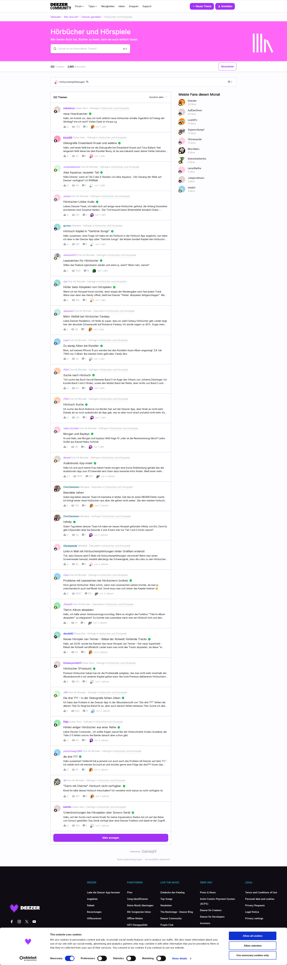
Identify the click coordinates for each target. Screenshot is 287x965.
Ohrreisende (70, 545)
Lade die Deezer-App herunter (103, 892)
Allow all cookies (252, 935)
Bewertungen (94, 911)
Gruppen (134, 6)
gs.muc (67, 225)
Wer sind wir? (71, 16)
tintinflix (67, 807)
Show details (179, 958)
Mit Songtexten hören (139, 911)
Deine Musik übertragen (140, 905)
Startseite (55, 16)
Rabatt (90, 905)
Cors (65, 575)
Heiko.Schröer (71, 428)
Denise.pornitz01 (72, 663)
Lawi (65, 340)
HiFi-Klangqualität (137, 924)
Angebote (92, 898)
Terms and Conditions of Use (261, 892)
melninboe (69, 108)
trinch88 (67, 137)
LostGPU (192, 120)
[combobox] (90, 48)
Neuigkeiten (108, 6)
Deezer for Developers (212, 916)
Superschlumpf (196, 129)
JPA (65, 692)
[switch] (102, 958)
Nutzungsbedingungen (129, 859)
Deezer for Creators (211, 910)
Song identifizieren (137, 898)
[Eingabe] (53, 48)
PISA (66, 369)
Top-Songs (166, 898)
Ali (64, 780)
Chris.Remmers (71, 487)
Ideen (122, 6)
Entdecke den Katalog (172, 892)
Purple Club (166, 924)
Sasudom (68, 310)
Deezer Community (171, 918)
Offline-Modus (135, 918)
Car (65, 281)
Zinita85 (67, 604)
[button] (202, 6)
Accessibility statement (157, 859)
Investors (205, 923)
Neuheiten (166, 905)
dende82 (68, 633)
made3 (191, 187)
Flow (129, 892)
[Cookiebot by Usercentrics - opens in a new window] (28, 958)
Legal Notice (252, 911)
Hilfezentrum (94, 918)
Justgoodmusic (196, 177)
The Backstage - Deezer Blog (176, 911)
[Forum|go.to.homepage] (60, 6)
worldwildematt (71, 166)
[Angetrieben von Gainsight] (143, 852)
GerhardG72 (70, 255)
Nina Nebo (193, 149)
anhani (66, 196)
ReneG (66, 457)
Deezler (192, 100)
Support (147, 6)
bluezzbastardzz (197, 158)
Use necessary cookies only (253, 955)
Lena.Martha (194, 168)
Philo (66, 721)
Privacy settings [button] (254, 918)
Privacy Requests (255, 905)
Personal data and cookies (259, 898)
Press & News (208, 892)
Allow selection (253, 945)
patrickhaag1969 (72, 751)
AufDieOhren (195, 110)
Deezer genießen (91, 16)
